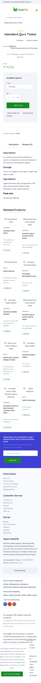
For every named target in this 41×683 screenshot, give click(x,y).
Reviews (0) (27, 144)
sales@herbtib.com (15, 563)
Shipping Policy (9, 489)
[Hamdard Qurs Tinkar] (20, 22)
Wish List (6, 511)
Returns (6, 506)
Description (14, 144)
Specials (6, 530)
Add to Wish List (13, 113)
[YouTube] (10, 604)
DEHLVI (5, 268)
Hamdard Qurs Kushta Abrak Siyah (28, 316)
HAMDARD (6, 228)
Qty (8, 93)
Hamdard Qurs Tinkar (14, 17)
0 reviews (19, 40)
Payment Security (10, 487)
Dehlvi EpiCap (8, 271)
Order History (8, 508)
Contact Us (7, 500)
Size (9, 83)
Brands (5, 522)
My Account (7, 503)
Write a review (32, 40)
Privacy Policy (8, 481)
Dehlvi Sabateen (28, 400)
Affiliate (6, 527)
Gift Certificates (9, 524)
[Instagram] (14, 604)
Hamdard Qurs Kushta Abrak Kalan (28, 235)
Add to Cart (18, 105)
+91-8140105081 (27, 560)
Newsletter (7, 533)
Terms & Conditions (10, 484)
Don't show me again (12, 674)
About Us (6, 478)
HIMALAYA (25, 271)
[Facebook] (5, 604)
